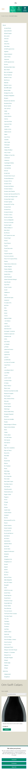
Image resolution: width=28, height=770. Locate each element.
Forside (2, 16)
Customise (14, 763)
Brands (6, 16)
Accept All (14, 759)
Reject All (14, 767)
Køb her (7, 729)
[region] (14, 758)
